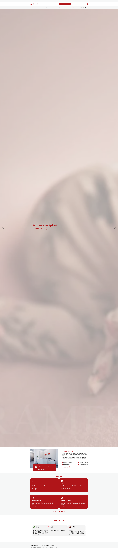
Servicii (42, 7)
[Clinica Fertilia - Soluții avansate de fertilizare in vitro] (34, 4)
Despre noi (37, 7)
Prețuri (70, 7)
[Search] (85, 7)
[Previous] (3, 228)
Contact (82, 7)
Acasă (33, 7)
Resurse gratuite (75, 7)
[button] (32, 530)
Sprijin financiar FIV (63, 7)
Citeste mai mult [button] (54, 534)
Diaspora (57, 7)
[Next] (115, 228)
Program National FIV (49, 7)
